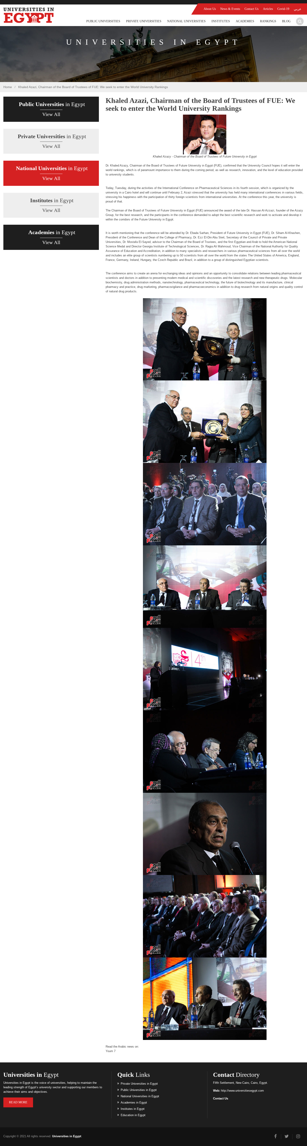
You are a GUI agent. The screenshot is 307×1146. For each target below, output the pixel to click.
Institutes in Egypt (133, 1108)
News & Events (230, 9)
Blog (286, 21)
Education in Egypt (133, 1115)
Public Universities (103, 21)
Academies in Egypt (134, 1102)
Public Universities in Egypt (139, 1090)
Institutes (220, 21)
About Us (210, 9)
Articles (268, 9)
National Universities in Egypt (140, 1096)
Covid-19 (283, 9)
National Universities (186, 21)
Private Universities (143, 21)
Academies (245, 21)
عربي (297, 9)
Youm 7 (111, 1051)
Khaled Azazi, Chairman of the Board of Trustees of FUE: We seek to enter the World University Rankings (93, 87)
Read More (18, 1102)
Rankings (268, 21)
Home (7, 87)
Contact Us (251, 9)
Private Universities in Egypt (139, 1083)
